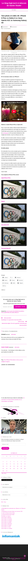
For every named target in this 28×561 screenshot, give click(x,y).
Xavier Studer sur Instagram (6, 520)
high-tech (13, 311)
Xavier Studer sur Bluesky (6, 517)
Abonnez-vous (20, 306)
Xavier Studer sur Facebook (6, 519)
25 (10, 468)
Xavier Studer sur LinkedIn (6, 522)
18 (10, 466)
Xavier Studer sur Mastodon (6, 523)
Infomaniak (23, 558)
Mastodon (14, 559)
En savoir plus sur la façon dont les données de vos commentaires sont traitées (13, 399)
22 (24, 466)
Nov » (5, 473)
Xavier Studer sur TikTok (6, 526)
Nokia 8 (22, 311)
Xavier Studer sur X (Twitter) (6, 528)
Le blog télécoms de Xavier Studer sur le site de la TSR (11, 511)
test (11, 312)
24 (6, 468)
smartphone (6, 312)
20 (17, 466)
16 (3, 466)
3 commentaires (6, 28)
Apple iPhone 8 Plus (5, 177)
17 (6, 466)
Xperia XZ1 (17, 312)
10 (6, 463)
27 (17, 468)
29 (24, 468)
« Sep (2, 473)
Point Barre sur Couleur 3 (6, 516)
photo (2, 312)
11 (10, 463)
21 (21, 466)
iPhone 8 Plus (18, 311)
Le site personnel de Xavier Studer (7, 514)
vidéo (13, 312)
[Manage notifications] (25, 556)
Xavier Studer (5, 347)
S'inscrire (5, 448)
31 (6, 470)
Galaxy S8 (8, 311)
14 (21, 463)
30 (3, 470)
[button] (11, 194)
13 (17, 463)
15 (24, 463)
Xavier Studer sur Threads (6, 525)
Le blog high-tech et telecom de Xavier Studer (14, 558)
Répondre (13, 334)
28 (21, 468)
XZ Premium (5, 133)
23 (3, 468)
